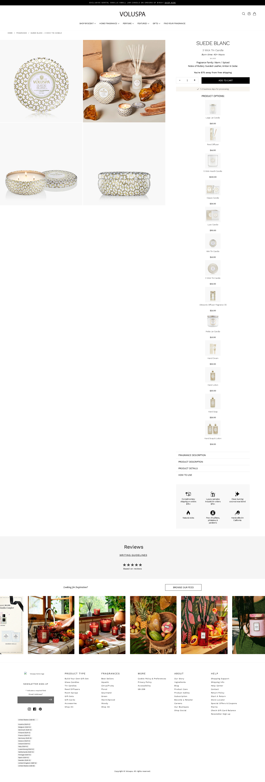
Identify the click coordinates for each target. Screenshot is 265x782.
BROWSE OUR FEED (183, 587)
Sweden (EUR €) (24, 760)
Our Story (179, 679)
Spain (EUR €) (23, 757)
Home (10, 33)
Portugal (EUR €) (24, 755)
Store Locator (218, 700)
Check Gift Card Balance (223, 710)
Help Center (217, 686)
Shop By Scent (86, 23)
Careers (178, 703)
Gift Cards (70, 700)
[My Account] (249, 13)
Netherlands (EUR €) (26, 752)
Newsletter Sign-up (220, 714)
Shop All (69, 707)
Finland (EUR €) (24, 732)
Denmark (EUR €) (25, 730)
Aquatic (105, 682)
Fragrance (21, 33)
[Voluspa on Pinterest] (40, 709)
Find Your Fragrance (174, 23)
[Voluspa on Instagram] (29, 709)
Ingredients (180, 682)
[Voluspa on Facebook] (34, 709)
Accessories (71, 703)
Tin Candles (71, 686)
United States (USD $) (26, 720)
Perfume (127, 23)
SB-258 (141, 689)
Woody (104, 703)
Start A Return (218, 696)
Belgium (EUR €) (24, 727)
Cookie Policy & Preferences (152, 679)
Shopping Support (220, 679)
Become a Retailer (183, 700)
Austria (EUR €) (24, 724)
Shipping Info (217, 682)
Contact (215, 689)
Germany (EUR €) (24, 738)
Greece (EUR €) (24, 741)
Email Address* (36, 694)
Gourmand (106, 693)
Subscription (180, 696)
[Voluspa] (132, 14)
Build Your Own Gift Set (76, 679)
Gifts (155, 23)
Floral (104, 689)
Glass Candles (72, 682)
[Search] (243, 13)
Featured (142, 23)
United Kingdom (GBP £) (27, 763)
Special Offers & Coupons (224, 703)
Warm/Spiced (108, 700)
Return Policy (217, 693)
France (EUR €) (24, 735)
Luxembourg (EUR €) (26, 749)
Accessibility (144, 686)
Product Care (181, 689)
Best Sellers (107, 679)
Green (104, 696)
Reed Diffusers (72, 689)
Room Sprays (71, 693)
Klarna (214, 707)
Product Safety (182, 693)
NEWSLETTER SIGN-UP (35, 684)
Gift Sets (69, 696)
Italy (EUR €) (23, 746)
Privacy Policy (145, 682)
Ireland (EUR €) (24, 744)
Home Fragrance (108, 23)
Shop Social (180, 710)
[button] (255, 13)
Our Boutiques (181, 707)
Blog (176, 686)
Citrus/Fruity (107, 686)
